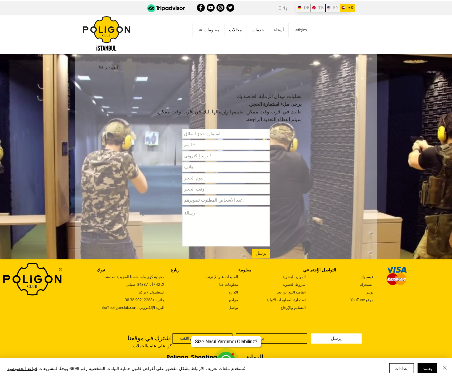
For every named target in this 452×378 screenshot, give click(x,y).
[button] (208, 30)
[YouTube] (211, 8)
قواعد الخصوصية (22, 368)
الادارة (233, 291)
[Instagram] (220, 8)
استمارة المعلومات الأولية (286, 299)
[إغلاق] (444, 368)
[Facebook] (201, 8)
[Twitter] (230, 8)
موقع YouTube (362, 299)
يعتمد (427, 368)
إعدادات (402, 368)
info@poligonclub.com (118, 307)
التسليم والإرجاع (293, 307)
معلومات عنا (228, 284)
